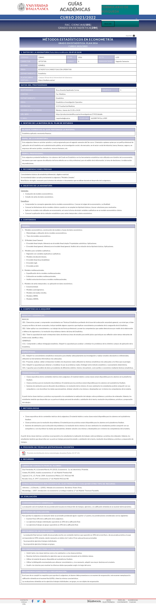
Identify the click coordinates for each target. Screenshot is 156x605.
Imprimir (129, 36)
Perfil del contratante (121, 601)
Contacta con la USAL (24, 601)
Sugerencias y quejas (132, 601)
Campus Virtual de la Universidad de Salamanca (55, 77)
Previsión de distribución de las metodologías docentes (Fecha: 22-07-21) (53, 453)
